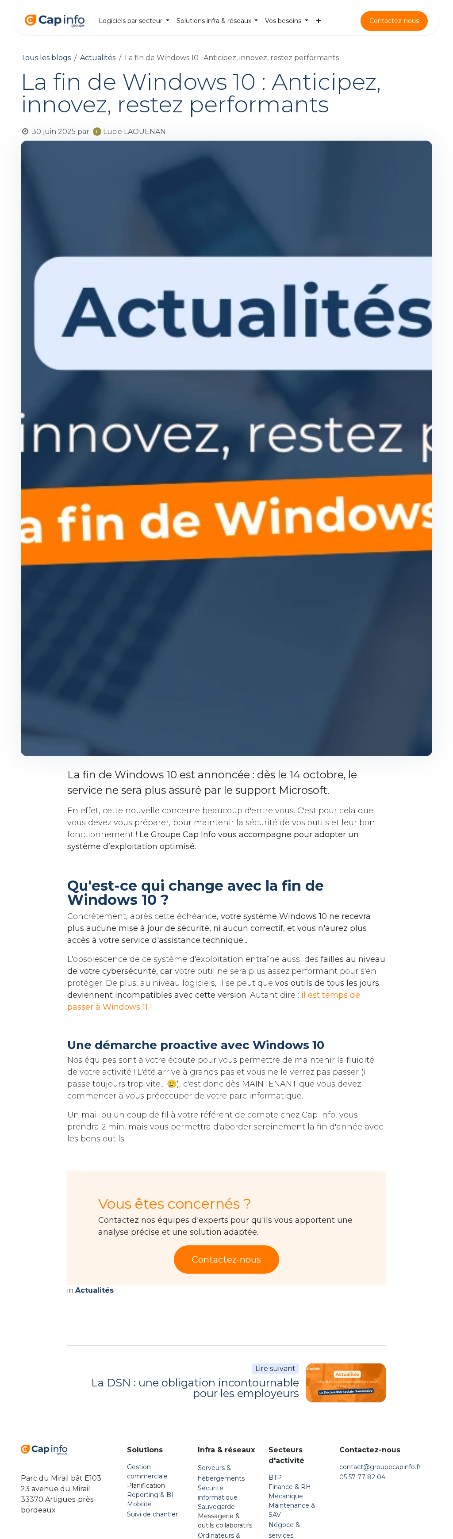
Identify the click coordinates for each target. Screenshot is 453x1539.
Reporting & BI (150, 1495)
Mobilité (139, 1504)
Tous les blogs (46, 58)
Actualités (97, 58)
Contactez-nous (394, 21)
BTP (275, 1478)
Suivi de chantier (152, 1514)
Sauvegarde (216, 1507)
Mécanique (286, 1496)
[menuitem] (134, 21)
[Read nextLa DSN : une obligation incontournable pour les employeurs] (346, 1382)
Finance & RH (290, 1487)
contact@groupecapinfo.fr (380, 1467)
